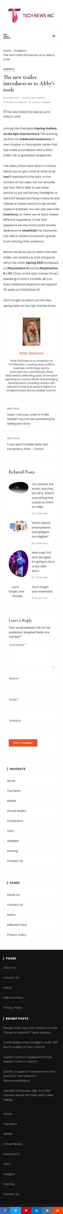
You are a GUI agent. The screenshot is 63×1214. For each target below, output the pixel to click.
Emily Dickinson (17, 102)
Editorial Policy (17, 925)
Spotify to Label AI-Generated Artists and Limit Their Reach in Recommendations (29, 1076)
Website (15, 721)
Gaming (12, 851)
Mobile (11, 801)
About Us (13, 895)
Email (14, 700)
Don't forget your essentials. (42, 589)
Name (14, 678)
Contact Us (15, 861)
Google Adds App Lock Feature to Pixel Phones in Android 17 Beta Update (30, 1030)
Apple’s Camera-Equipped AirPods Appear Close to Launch (27, 1059)
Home (11, 781)
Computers (15, 821)
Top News (14, 791)
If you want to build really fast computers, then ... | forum (27, 446)
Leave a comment (41, 102)
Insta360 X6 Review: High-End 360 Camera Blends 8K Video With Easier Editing (28, 1095)
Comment (17, 645)
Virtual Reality (16, 811)
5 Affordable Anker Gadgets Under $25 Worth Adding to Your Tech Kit (30, 1044)
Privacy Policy (16, 935)
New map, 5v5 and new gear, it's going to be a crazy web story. (43, 562)
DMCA (11, 915)
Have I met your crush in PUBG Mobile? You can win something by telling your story (31, 419)
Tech (10, 831)
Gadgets (9, 69)
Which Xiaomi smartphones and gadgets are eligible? (41, 530)
